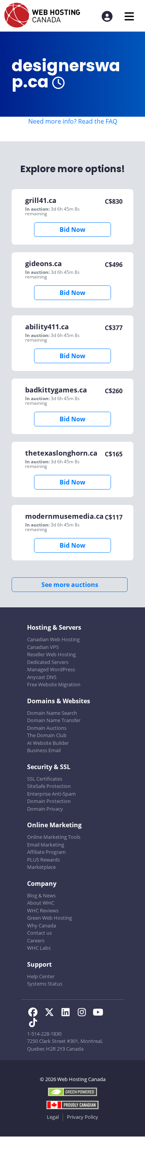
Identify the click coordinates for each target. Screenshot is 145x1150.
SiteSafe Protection (49, 786)
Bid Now (72, 229)
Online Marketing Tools (53, 836)
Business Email (44, 750)
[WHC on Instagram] (84, 1013)
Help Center (41, 976)
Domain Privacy (45, 808)
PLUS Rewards (43, 859)
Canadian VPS (43, 647)
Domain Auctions (47, 727)
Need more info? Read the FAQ (72, 121)
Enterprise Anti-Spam (51, 793)
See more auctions (69, 584)
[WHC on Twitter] (51, 1013)
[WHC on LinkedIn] (68, 1013)
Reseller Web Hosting (51, 654)
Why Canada (41, 925)
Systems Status (44, 983)
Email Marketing (45, 844)
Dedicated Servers (47, 662)
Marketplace (41, 866)
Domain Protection (49, 801)
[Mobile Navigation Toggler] (129, 16)
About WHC (40, 902)
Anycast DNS (41, 677)
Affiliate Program (46, 851)
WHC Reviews (42, 910)
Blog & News (41, 895)
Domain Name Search (52, 712)
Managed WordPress (51, 669)
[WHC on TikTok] (34, 1023)
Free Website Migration (53, 684)
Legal (53, 1116)
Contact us (39, 932)
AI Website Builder (48, 742)
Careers (35, 940)
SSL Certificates (44, 778)
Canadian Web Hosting (53, 639)
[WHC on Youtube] (99, 1013)
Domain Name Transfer (53, 720)
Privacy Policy (82, 1116)
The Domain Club (47, 735)
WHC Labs (39, 947)
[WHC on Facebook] (35, 1013)
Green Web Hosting (49, 917)
